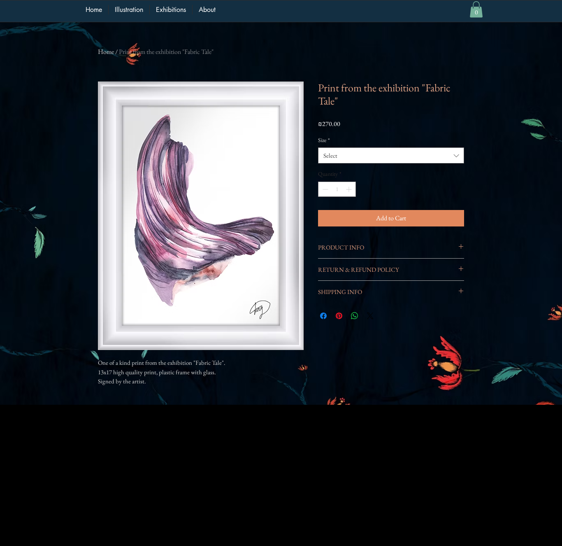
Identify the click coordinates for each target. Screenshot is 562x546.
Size (324, 140)
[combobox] (391, 155)
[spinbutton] (337, 189)
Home (106, 51)
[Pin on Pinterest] (339, 316)
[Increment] (349, 189)
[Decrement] (324, 189)
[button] (476, 9)
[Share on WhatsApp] (355, 316)
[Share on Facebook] (323, 316)
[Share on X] (370, 316)
